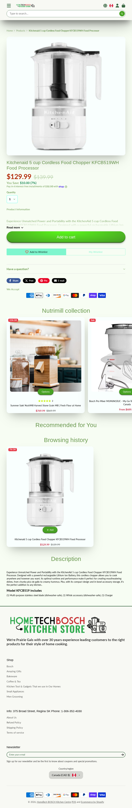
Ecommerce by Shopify (92, 802)
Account (117, 6)
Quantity (11, 192)
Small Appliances (15, 691)
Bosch (10, 666)
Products (20, 30)
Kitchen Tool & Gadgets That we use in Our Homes (34, 686)
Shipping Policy (15, 727)
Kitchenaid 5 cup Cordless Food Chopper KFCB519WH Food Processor (50, 496)
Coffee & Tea (13, 681)
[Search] (122, 13)
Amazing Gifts (14, 671)
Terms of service (15, 732)
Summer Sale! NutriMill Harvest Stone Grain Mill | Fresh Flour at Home (46, 365)
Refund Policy (14, 722)
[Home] (25, 6)
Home (10, 30)
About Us (12, 717)
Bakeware (12, 676)
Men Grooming (15, 696)
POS (74, 802)
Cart (123, 6)
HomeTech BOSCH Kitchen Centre (54, 802)
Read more (13, 227)
